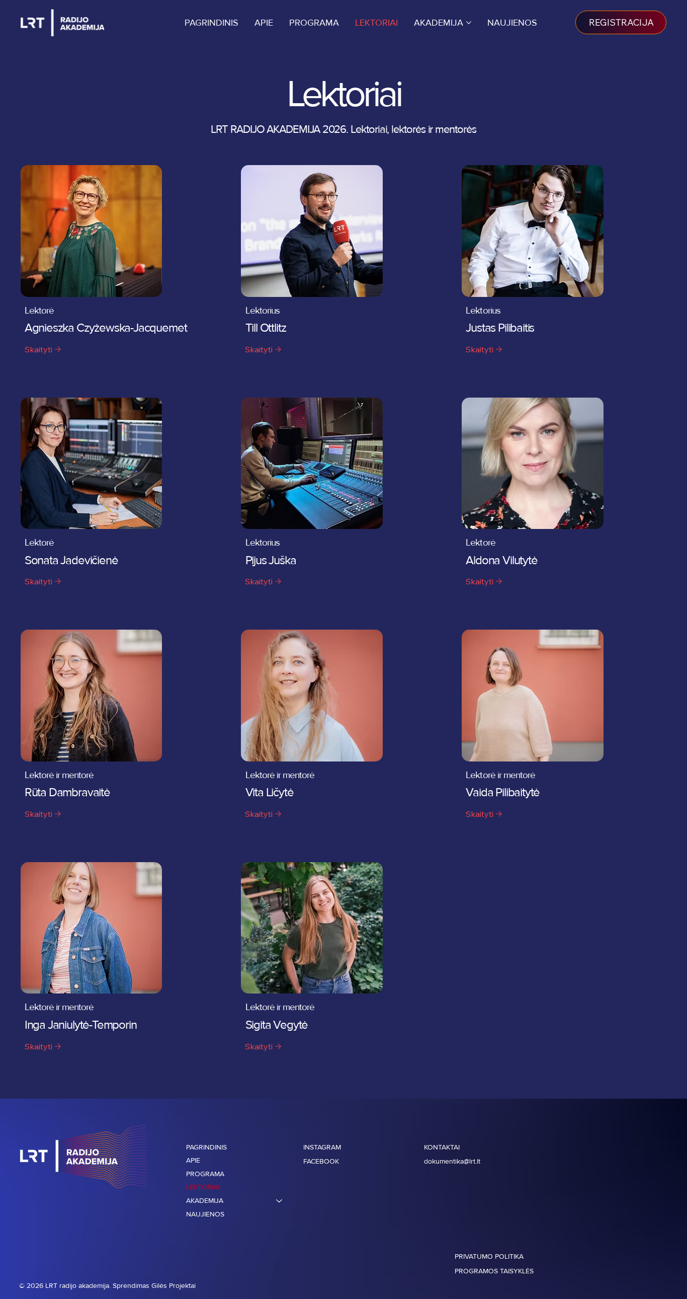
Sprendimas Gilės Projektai (154, 1285)
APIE (193, 1160)
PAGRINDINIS (206, 1147)
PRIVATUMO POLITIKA (489, 1256)
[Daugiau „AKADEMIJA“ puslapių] (468, 22)
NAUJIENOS (205, 1214)
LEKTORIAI (202, 1187)
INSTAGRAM (323, 1147)
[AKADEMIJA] (279, 1201)
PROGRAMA (205, 1174)
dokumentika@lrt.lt (452, 1161)
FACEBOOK (321, 1161)
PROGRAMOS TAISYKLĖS (494, 1271)
